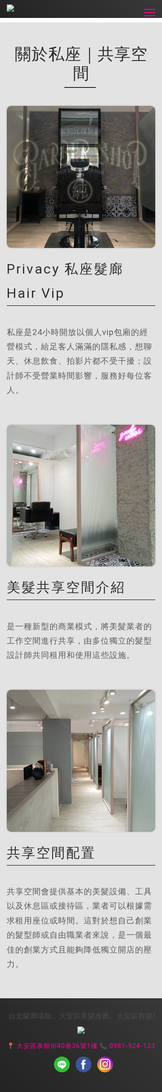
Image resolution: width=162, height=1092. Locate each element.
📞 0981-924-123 (126, 1045)
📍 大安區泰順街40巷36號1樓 (52, 1045)
